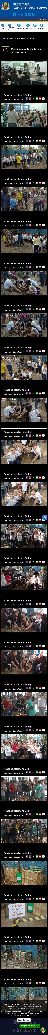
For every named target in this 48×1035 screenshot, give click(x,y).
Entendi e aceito (24, 1020)
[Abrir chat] (43, 1030)
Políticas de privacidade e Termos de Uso (26, 1015)
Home (3, 38)
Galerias (10, 38)
